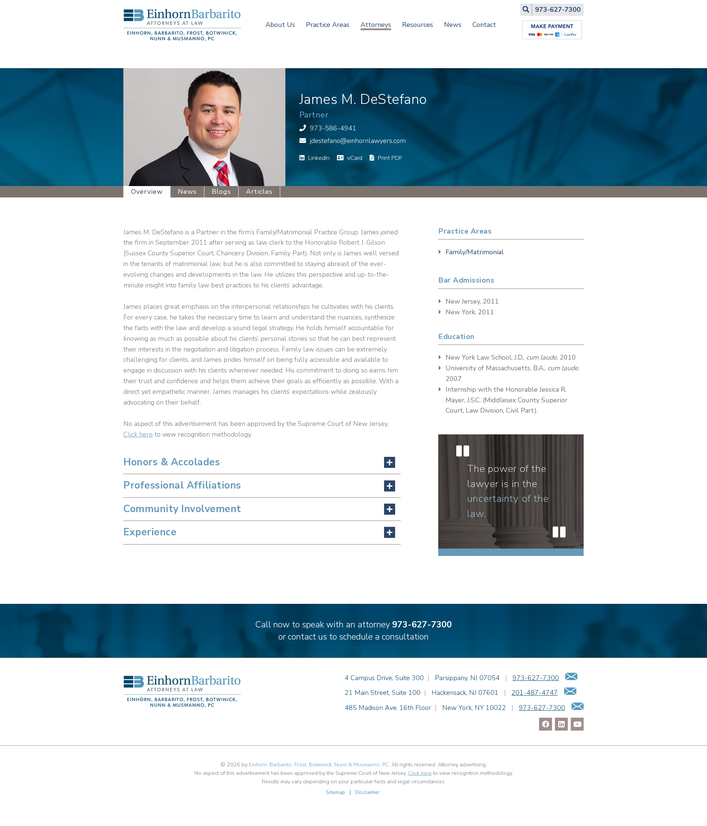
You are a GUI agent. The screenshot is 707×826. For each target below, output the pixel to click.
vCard (354, 158)
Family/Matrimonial (475, 252)
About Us (280, 24)
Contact (484, 24)
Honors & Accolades (171, 462)
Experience (149, 532)
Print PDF (389, 158)
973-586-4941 (333, 128)
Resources (417, 24)
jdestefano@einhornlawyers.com (358, 140)
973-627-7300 (422, 624)
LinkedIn (318, 158)
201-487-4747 (534, 692)
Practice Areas (327, 24)
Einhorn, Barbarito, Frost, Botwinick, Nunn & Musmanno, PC (319, 764)
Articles (259, 191)
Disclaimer (367, 792)
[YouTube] (577, 724)
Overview (147, 191)
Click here (138, 434)
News (452, 24)
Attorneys (375, 24)
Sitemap (335, 792)
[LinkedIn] (561, 724)
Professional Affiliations (182, 485)
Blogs (221, 191)
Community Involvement (182, 509)
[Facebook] (545, 724)
